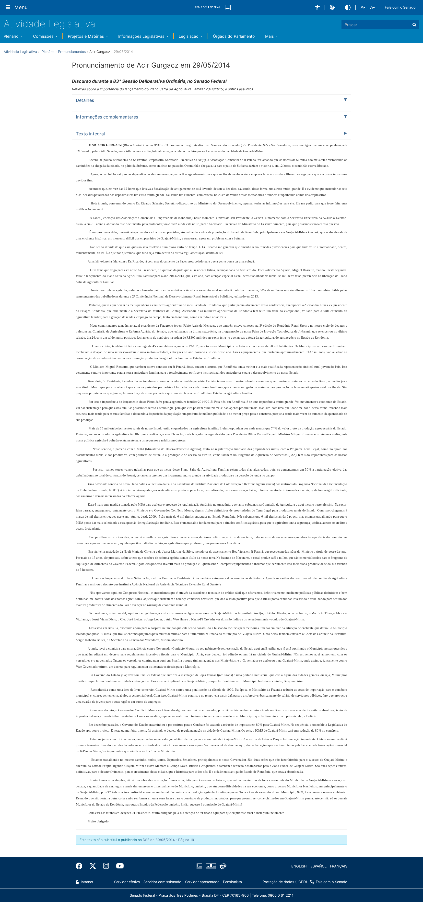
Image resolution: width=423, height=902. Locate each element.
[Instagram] (106, 866)
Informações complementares (107, 116)
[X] (93, 866)
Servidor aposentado (202, 882)
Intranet (86, 882)
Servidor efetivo (127, 882)
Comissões (44, 36)
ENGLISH (299, 866)
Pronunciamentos (72, 51)
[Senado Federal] (210, 7)
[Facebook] (81, 866)
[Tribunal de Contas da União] (222, 866)
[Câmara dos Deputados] (200, 866)
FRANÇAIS (338, 866)
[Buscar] (414, 24)
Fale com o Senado (400, 7)
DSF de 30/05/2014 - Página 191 (169, 840)
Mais (270, 36)
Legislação (189, 36)
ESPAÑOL (318, 866)
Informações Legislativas (141, 36)
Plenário (12, 36)
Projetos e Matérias (86, 36)
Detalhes (85, 100)
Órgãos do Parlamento (234, 36)
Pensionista (232, 882)
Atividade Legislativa (49, 24)
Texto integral (90, 133)
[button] (317, 7)
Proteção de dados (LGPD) (285, 882)
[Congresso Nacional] (211, 866)
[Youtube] (118, 866)
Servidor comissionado (162, 882)
